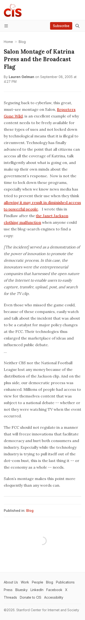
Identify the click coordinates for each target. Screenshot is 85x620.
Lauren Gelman (21, 77)
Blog (30, 510)
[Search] (77, 26)
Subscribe (61, 26)
